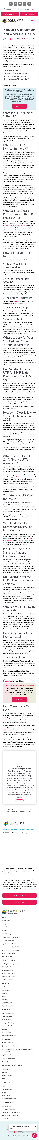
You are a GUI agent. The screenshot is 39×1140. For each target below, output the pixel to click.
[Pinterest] (29, 4)
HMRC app (9, 311)
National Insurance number (24, 477)
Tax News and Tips (30, 39)
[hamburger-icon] (32, 20)
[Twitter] (15, 4)
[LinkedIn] (20, 4)
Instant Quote (9, 14)
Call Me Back (29, 14)
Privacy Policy (7, 873)
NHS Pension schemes (10, 730)
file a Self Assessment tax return (15, 225)
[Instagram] (24, 4)
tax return (16, 301)
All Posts (19, 801)
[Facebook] (11, 4)
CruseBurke (7, 681)
